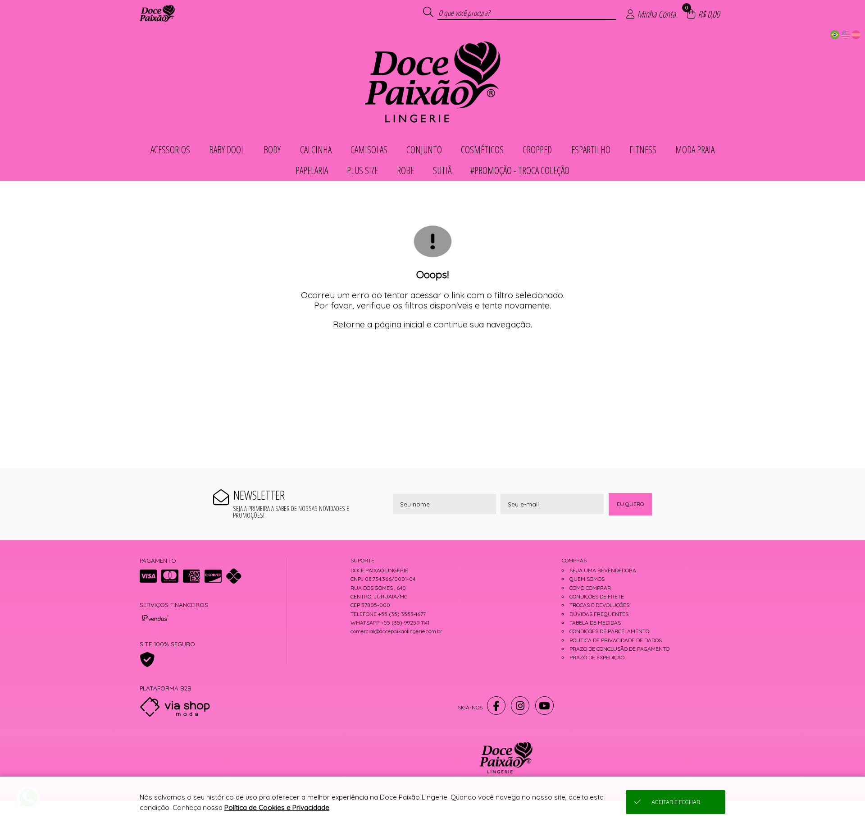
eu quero (630, 504)
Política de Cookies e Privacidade (276, 807)
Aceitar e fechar (675, 802)
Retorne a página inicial (378, 324)
